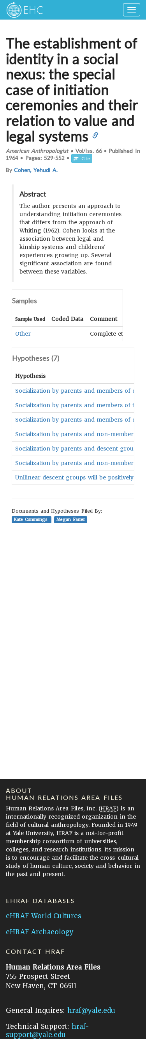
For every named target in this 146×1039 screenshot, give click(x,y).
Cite (84, 158)
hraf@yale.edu (91, 1010)
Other (23, 333)
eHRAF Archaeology (40, 932)
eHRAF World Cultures (43, 916)
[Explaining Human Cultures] (22, 10)
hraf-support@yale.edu (47, 1030)
